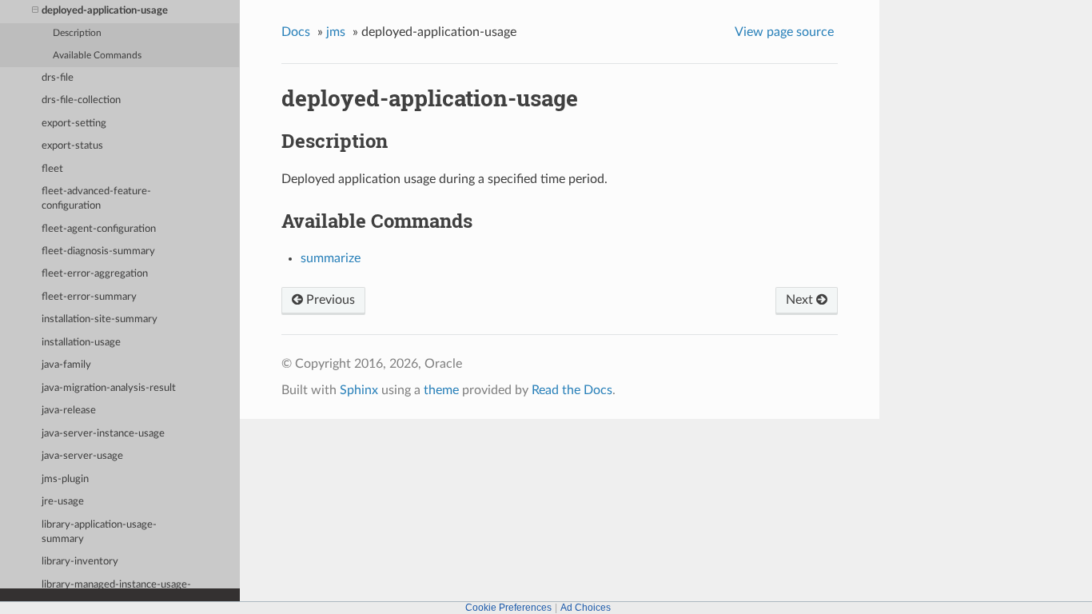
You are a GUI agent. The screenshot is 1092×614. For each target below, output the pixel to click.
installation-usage (81, 342)
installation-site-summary (99, 319)
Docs (295, 32)
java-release (69, 410)
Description (77, 33)
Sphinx (359, 390)
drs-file (58, 78)
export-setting (74, 123)
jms (335, 32)
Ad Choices (585, 607)
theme (441, 390)
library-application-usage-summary (99, 532)
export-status (72, 146)
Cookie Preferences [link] (508, 607)
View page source (784, 32)
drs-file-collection (81, 100)
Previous (329, 299)
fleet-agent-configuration (99, 229)
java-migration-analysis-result (109, 388)
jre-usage (63, 501)
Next (801, 299)
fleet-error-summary (89, 297)
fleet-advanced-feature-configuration (96, 198)
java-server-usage (82, 456)
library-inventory (80, 561)
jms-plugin (65, 479)
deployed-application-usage (105, 11)
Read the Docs (572, 390)
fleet (52, 169)
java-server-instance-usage (103, 434)
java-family (66, 365)
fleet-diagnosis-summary (98, 251)
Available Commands (97, 55)
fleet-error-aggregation (95, 274)
